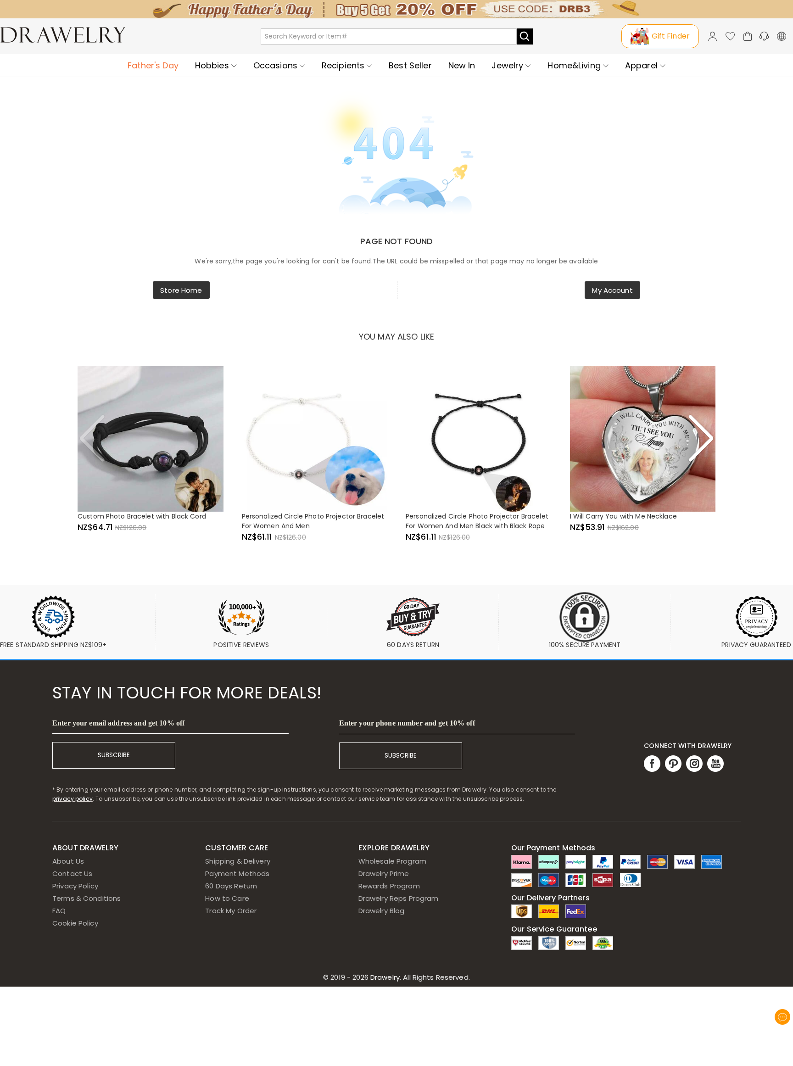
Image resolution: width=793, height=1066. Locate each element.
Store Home (181, 290)
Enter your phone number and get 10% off (407, 723)
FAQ (59, 910)
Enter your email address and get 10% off (118, 723)
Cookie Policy (75, 923)
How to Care (227, 898)
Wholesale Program (392, 861)
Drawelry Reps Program (398, 898)
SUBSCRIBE (114, 755)
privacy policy (72, 799)
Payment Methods (237, 873)
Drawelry (419, 977)
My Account (612, 290)
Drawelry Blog (381, 910)
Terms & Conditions (86, 898)
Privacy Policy (75, 886)
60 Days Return (231, 886)
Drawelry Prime (383, 873)
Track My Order (231, 910)
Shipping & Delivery (237, 861)
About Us (68, 861)
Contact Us (72, 873)
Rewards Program (389, 886)
